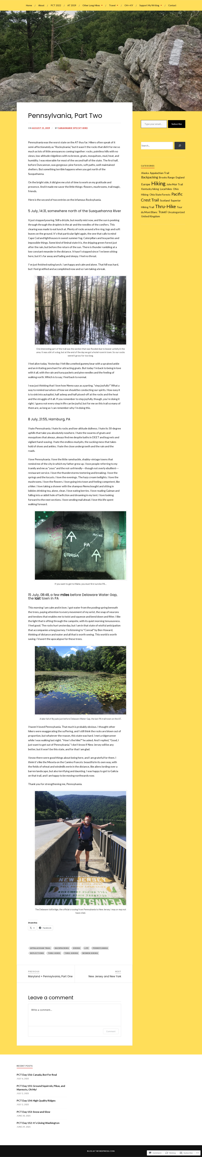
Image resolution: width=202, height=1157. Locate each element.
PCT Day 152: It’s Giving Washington (38, 1122)
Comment (110, 1031)
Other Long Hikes (91, 5)
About (41, 5)
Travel (112, 5)
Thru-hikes (54, 953)
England (180, 177)
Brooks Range (167, 177)
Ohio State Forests (160, 194)
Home (29, 5)
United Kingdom (150, 216)
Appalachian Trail (40, 948)
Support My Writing (149, 5)
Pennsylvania (100, 948)
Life (86, 948)
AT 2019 (71, 5)
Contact (172, 5)
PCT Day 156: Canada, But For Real (37, 1074)
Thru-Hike (165, 206)
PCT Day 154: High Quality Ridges (36, 1100)
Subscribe (177, 123)
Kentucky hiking (150, 189)
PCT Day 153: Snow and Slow (34, 1111)
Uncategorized (176, 212)
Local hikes (166, 189)
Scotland (165, 200)
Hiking (76, 948)
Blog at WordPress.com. (101, 1151)
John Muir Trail (175, 184)
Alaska (145, 173)
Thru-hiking (71, 953)
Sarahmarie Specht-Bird (73, 128)
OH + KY (129, 5)
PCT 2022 (56, 5)
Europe (145, 184)
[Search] (179, 145)
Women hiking (90, 953)
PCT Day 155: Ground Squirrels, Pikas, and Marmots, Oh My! (41, 1087)
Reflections (37, 953)
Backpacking (62, 948)
